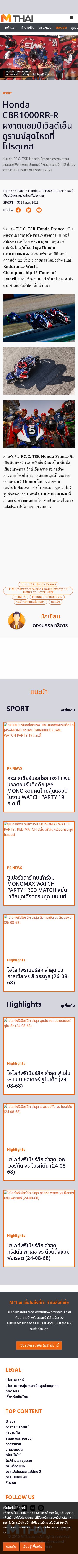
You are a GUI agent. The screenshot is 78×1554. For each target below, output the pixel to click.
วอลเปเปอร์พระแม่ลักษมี (23, 1471)
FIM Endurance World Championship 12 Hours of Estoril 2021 (38, 591)
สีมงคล (10, 1483)
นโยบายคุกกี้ (14, 1380)
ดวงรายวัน (13, 1444)
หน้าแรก (10, 27)
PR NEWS (14, 768)
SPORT (7, 93)
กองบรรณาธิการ (50, 626)
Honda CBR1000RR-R (47, 597)
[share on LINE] (39, 210)
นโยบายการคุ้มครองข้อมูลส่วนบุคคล (32, 1385)
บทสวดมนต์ (14, 1449)
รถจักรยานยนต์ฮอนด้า (30, 602)
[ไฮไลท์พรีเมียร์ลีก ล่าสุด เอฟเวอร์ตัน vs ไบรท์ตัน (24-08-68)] (39, 1124)
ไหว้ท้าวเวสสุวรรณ (18, 1460)
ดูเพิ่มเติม (68, 710)
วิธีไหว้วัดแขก (15, 1466)
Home (7, 191)
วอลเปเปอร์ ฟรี (16, 1477)
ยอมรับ (11, 1546)
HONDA (20, 597)
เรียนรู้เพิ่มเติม (32, 1546)
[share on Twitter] (29, 210)
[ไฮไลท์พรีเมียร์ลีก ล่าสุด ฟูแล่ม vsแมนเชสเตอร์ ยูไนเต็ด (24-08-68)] (39, 1038)
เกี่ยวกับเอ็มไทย (16, 1397)
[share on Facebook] (18, 210)
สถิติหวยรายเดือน (18, 1438)
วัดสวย (10, 1421)
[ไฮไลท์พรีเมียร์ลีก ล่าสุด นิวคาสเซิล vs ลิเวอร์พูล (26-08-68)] (39, 934)
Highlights (16, 960)
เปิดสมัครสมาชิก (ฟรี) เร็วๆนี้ (39, 1345)
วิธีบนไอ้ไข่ (13, 1455)
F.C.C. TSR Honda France (38, 584)
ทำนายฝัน (28, 27)
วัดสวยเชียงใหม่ (16, 1427)
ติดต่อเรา (12, 1391)
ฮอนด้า (55, 602)
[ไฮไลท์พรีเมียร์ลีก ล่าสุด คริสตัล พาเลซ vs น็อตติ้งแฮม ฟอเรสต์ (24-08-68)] (39, 1210)
